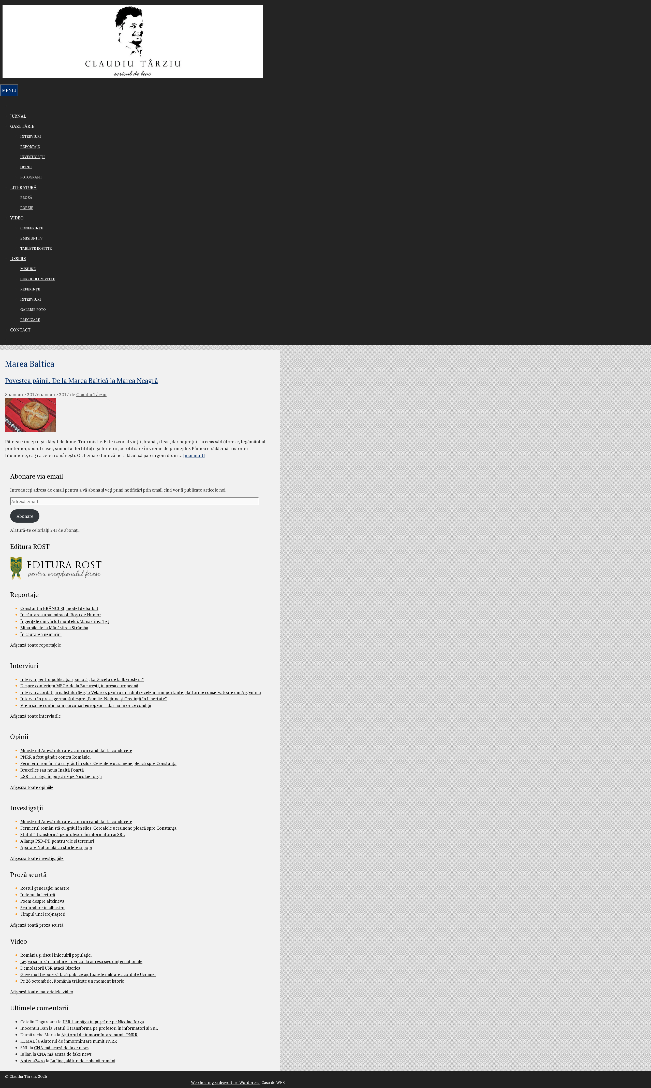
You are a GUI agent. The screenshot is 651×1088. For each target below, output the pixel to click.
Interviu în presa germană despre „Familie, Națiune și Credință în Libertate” (93, 699)
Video (17, 218)
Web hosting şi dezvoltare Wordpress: (225, 1082)
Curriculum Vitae (37, 278)
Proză (26, 197)
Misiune (28, 268)
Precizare (30, 319)
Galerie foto (33, 309)
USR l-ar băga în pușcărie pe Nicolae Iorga (61, 776)
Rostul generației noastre (44, 888)
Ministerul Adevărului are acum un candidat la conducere (76, 750)
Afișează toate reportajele (35, 645)
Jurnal (18, 116)
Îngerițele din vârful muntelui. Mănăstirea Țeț (64, 621)
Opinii (26, 166)
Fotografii (31, 177)
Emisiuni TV (31, 238)
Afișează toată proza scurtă (37, 925)
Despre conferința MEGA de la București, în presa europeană (79, 686)
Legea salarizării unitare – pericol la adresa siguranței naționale (81, 961)
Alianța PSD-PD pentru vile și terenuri (57, 841)
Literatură (23, 187)
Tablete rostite (36, 248)
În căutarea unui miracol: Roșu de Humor (60, 615)
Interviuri (30, 136)
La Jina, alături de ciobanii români (82, 1061)
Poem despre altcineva (42, 901)
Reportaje (30, 146)
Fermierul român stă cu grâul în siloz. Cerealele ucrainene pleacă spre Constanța (98, 763)
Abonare (25, 516)
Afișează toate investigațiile (37, 858)
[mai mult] (194, 455)
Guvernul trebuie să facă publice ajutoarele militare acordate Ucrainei (88, 974)
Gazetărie (22, 126)
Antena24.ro (32, 1061)
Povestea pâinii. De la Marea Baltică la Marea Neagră (81, 380)
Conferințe (31, 228)
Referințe (30, 289)
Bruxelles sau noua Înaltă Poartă (52, 770)
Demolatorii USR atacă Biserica (50, 968)
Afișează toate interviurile (35, 716)
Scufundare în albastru (42, 908)
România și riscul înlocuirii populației (56, 955)
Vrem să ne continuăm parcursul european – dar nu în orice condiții (85, 705)
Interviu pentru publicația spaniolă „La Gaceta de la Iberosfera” (82, 679)
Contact (20, 330)
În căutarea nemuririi (41, 634)
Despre (18, 258)
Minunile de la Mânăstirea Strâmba (54, 628)
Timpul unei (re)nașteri (42, 914)
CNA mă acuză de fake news (61, 1048)
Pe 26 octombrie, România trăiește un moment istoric (72, 981)
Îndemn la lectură (37, 895)
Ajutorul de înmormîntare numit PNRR (99, 1035)
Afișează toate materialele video (41, 992)
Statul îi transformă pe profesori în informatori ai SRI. (72, 834)
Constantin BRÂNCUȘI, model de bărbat (59, 608)
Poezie (26, 207)
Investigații (32, 156)
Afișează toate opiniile (31, 787)
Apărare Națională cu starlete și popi (56, 847)
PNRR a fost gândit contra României (55, 757)
